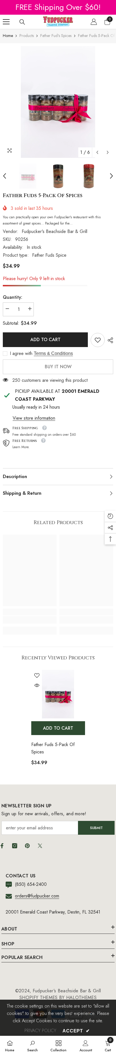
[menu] (6, 21)
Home (8, 35)
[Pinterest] (27, 846)
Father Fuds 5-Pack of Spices (53, 748)
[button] (97, 152)
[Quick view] (37, 685)
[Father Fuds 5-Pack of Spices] (58, 694)
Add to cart (45, 339)
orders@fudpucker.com (37, 896)
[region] (58, 7)
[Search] (22, 22)
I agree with (21, 353)
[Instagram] (14, 846)
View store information (34, 418)
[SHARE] (109, 340)
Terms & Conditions (53, 353)
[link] (98, 340)
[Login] (94, 22)
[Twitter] (40, 846)
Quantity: (12, 297)
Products (26, 35)
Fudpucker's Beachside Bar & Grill (54, 231)
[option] (58, 102)
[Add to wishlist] (37, 675)
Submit (96, 828)
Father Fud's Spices (56, 35)
